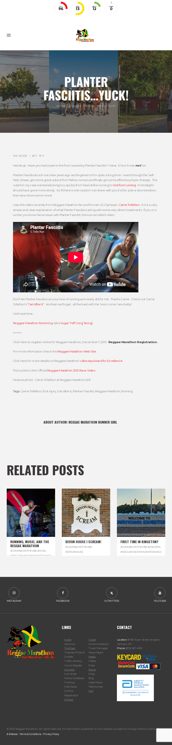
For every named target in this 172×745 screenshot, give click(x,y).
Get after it (64, 391)
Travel (92, 639)
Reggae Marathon (107, 391)
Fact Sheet (70, 673)
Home (61, 106)
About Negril (95, 652)
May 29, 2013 (20, 155)
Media (91, 656)
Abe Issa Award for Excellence (102, 361)
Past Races (70, 686)
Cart (90, 690)
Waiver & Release (74, 678)
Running (126, 391)
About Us (69, 644)
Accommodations (98, 644)
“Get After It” (35, 304)
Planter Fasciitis (83, 391)
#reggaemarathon (132, 552)
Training (69, 682)
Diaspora (75, 106)
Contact (68, 699)
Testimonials (95, 686)
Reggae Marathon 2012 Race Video (71, 370)
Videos (92, 661)
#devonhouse (74, 552)
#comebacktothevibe (23, 550)
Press (91, 665)
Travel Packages (98, 648)
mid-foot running (124, 185)
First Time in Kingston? (139, 541)
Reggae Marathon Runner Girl (93, 422)
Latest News (95, 682)
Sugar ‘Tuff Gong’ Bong (76, 323)
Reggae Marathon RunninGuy (33, 323)
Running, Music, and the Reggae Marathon (29, 543)
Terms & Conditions (30, 734)
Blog (91, 678)
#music (41, 550)
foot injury (49, 391)
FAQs (91, 673)
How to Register (73, 665)
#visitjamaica (153, 552)
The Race (69, 648)
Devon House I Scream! (83, 541)
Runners (69, 669)
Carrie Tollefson (129, 205)
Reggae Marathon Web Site (77, 351)
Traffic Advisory (73, 661)
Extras (92, 669)
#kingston (154, 547)
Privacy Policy (51, 734)
